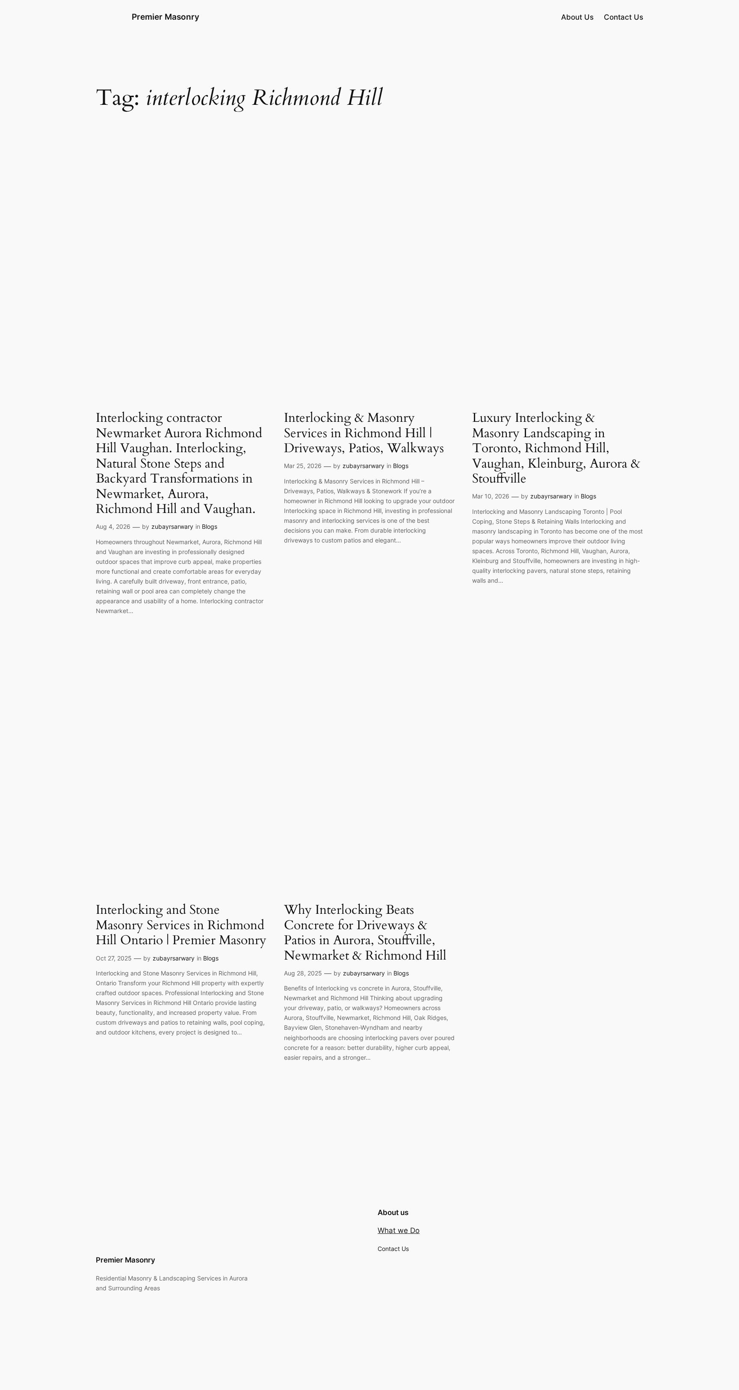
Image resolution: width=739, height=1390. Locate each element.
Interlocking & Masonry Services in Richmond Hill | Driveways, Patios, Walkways (364, 433)
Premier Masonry (165, 17)
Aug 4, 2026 (113, 526)
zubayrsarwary (172, 526)
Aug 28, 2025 (303, 973)
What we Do (399, 1230)
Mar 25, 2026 (303, 465)
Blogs (209, 526)
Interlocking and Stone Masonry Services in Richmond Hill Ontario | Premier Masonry (181, 925)
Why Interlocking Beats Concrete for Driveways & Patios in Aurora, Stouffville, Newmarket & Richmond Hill (365, 933)
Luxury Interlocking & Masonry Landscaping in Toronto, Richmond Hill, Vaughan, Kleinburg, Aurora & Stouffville (556, 449)
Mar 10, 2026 (490, 496)
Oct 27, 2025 (114, 958)
